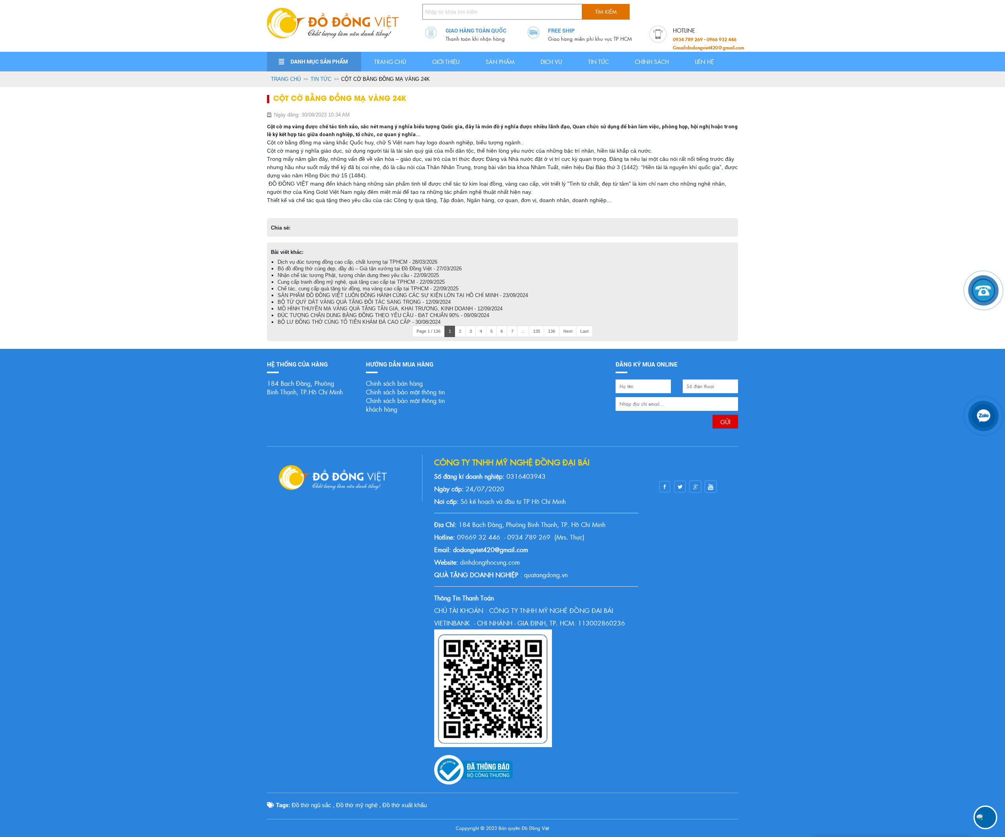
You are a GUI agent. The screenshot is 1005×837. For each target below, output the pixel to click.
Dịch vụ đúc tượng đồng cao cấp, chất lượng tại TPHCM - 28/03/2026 (357, 262)
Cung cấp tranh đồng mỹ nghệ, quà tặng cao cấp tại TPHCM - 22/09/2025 (361, 282)
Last (584, 331)
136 (551, 331)
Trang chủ (390, 62)
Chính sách (652, 62)
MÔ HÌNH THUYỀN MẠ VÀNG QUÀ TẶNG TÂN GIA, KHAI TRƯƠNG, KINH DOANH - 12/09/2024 (390, 309)
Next (567, 331)
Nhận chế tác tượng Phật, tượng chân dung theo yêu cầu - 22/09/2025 (358, 275)
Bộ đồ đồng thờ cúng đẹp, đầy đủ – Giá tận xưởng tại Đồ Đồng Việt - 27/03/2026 (370, 269)
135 (536, 331)
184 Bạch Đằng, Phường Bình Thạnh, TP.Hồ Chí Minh (305, 387)
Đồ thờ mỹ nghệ (357, 805)
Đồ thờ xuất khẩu (404, 805)
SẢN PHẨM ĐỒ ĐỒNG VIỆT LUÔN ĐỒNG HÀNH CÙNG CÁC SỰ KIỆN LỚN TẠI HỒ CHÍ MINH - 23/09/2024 (403, 295)
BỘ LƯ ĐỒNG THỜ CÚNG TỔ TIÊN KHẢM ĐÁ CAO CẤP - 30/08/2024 (359, 322)
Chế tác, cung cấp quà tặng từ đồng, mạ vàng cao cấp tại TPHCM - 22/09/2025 (368, 289)
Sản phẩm (500, 62)
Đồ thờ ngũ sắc (311, 805)
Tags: (282, 805)
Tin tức (598, 62)
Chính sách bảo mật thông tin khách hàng (405, 405)
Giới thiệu (446, 62)
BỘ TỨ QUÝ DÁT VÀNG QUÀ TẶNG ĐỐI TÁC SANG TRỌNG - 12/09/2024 (364, 302)
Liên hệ (704, 62)
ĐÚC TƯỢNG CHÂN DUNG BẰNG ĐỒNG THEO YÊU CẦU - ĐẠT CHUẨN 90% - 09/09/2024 (383, 315)
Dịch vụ (551, 62)
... (523, 331)
